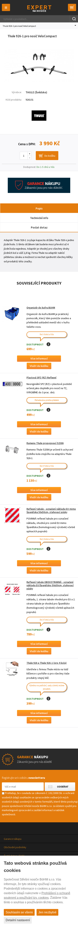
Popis (39, 208)
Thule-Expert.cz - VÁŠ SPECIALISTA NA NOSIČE (39, 8)
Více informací (39, 358)
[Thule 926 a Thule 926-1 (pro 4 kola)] (12, 669)
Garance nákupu (12, 839)
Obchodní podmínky (15, 847)
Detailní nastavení (18, 920)
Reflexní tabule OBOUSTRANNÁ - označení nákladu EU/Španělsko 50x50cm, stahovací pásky (50, 585)
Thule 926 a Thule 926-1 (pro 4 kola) (47, 663)
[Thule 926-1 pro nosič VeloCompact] (39, 80)
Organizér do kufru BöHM (41, 307)
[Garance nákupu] (39, 192)
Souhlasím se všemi (19, 912)
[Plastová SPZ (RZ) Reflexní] (12, 384)
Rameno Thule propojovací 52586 (45, 443)
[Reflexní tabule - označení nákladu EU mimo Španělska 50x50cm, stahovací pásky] (12, 515)
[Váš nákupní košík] (72, 7)
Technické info (39, 218)
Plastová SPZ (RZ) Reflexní (41, 377)
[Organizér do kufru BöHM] (12, 314)
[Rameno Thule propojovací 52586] (12, 449)
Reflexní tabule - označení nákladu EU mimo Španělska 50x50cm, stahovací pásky (51, 510)
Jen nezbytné (47, 912)
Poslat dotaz (39, 227)
